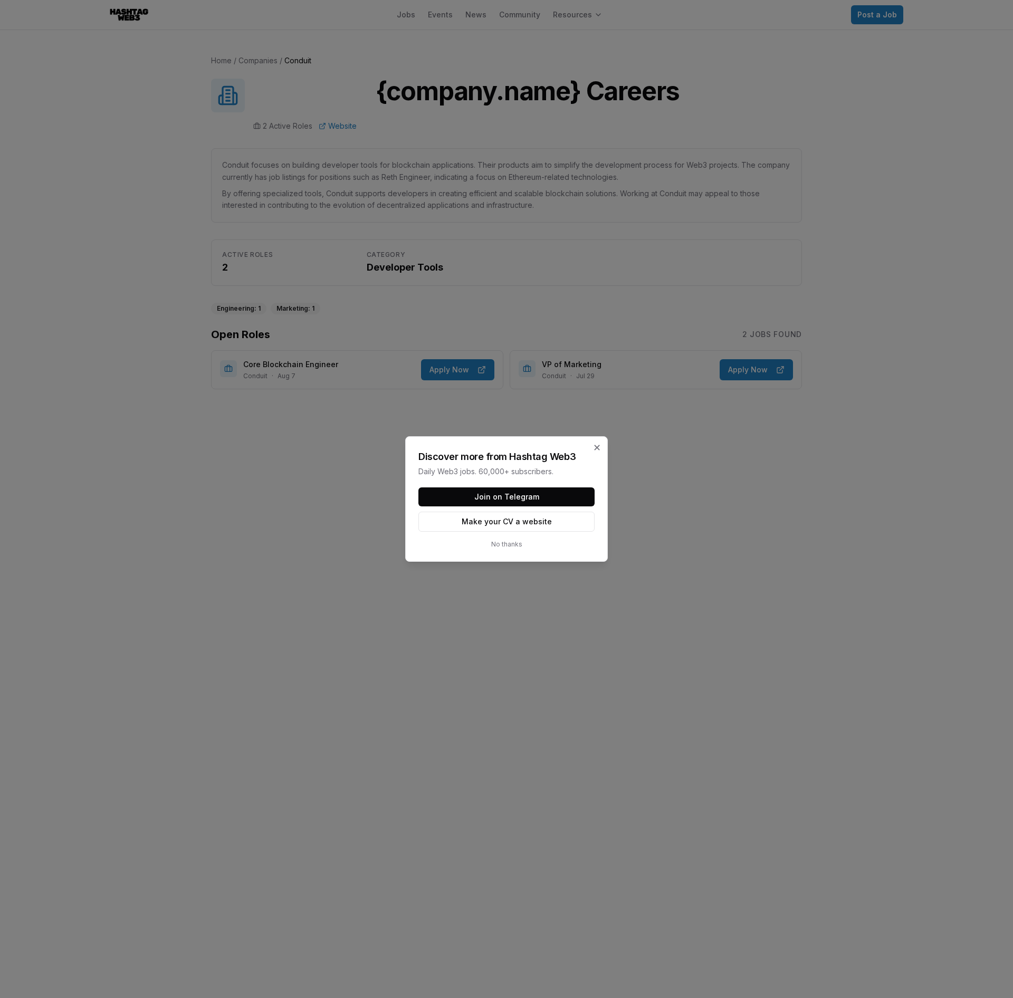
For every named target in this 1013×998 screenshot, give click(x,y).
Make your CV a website (507, 521)
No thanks (506, 544)
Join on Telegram (506, 496)
